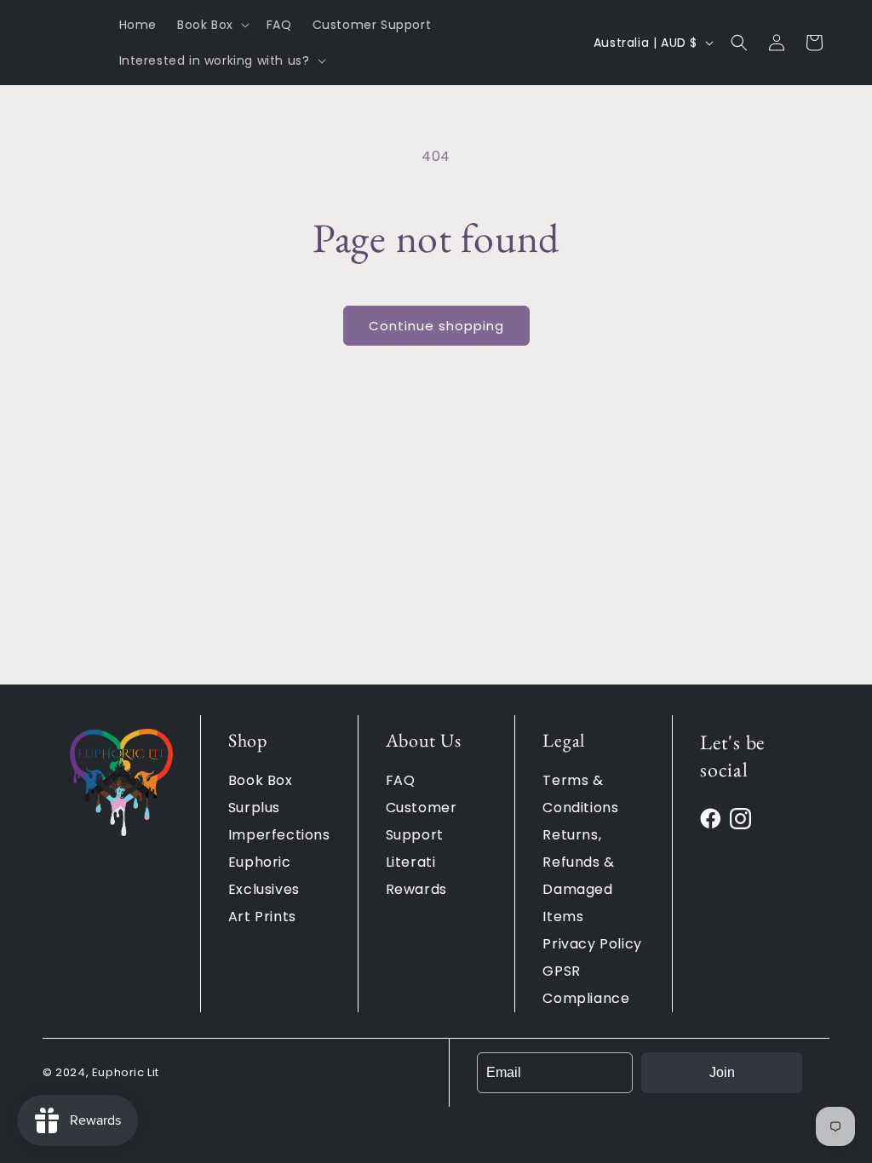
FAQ (401, 780)
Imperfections (279, 835)
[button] (211, 25)
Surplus (254, 807)
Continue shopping (436, 326)
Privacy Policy (591, 944)
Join (722, 1072)
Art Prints (262, 916)
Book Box (260, 780)
